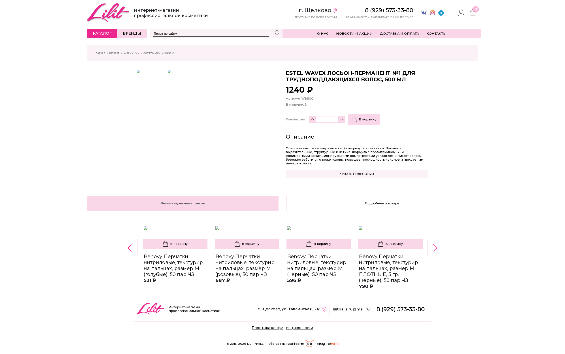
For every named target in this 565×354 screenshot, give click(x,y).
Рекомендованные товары (183, 203)
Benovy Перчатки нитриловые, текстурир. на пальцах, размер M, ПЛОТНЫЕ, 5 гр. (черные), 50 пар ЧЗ (389, 268)
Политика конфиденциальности (282, 328)
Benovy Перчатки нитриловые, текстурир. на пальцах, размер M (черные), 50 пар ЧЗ (317, 265)
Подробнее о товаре (382, 203)
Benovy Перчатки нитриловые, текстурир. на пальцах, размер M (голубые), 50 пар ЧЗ (174, 265)
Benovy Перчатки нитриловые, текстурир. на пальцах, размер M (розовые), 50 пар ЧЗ (245, 265)
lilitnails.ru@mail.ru (351, 309)
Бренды (132, 33)
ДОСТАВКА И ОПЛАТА (399, 33)
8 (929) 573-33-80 (401, 309)
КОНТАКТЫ (436, 33)
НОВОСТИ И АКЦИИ (354, 33)
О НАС (323, 33)
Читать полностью (357, 174)
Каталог (102, 33)
